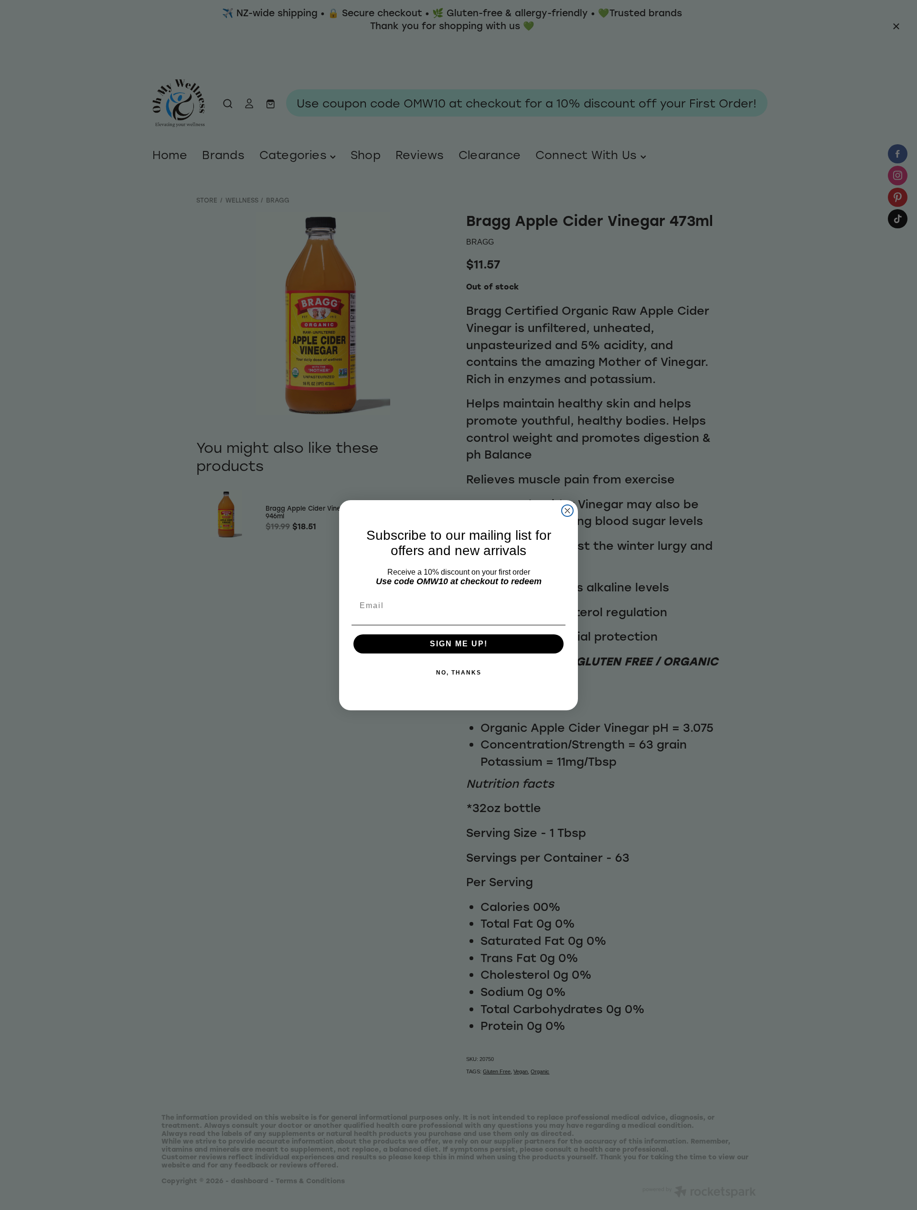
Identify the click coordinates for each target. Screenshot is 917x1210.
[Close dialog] (567, 510)
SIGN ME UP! (459, 644)
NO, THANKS (458, 672)
